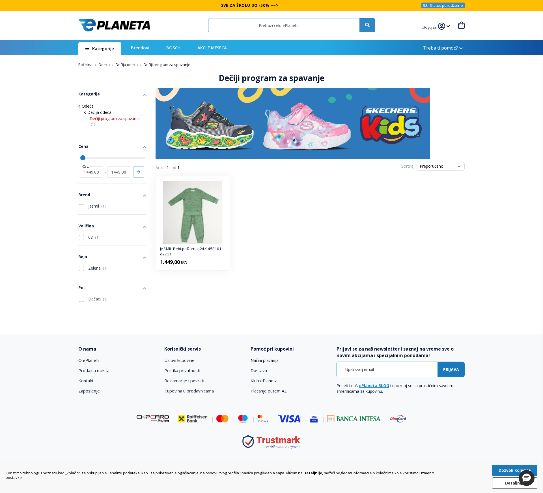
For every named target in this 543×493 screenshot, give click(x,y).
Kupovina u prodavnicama (189, 391)
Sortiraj (408, 166)
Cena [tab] (83, 146)
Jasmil (96, 206)
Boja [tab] (82, 256)
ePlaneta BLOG (374, 385)
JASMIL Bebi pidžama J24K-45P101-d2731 (191, 251)
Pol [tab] (81, 287)
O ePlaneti (88, 360)
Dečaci (97, 299)
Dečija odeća (127, 64)
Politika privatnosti (182, 370)
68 (93, 237)
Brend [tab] (84, 194)
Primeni (138, 172)
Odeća (104, 64)
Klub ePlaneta (264, 380)
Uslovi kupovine (179, 360)
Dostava (259, 370)
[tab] (117, 349)
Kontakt (86, 380)
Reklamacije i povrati (184, 380)
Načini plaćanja (265, 360)
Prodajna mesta (93, 370)
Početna (85, 64)
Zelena (97, 268)
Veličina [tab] (86, 226)
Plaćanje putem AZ (269, 391)
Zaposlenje (89, 391)
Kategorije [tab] (89, 94)
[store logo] (114, 25)
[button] (430, 27)
